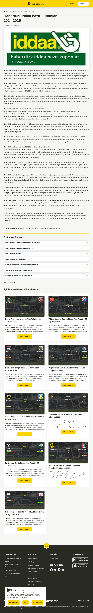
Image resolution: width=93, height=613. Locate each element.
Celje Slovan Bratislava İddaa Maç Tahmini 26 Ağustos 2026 (66, 369)
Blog (7, 11)
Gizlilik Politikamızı (12, 597)
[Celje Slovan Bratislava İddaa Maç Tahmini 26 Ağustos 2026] (68, 355)
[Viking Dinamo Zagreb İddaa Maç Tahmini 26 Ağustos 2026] (68, 306)
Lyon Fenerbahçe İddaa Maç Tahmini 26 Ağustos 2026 (22, 369)
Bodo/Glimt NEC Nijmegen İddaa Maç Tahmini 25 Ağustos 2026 (64, 466)
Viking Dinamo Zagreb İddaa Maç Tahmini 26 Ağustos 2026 (67, 320)
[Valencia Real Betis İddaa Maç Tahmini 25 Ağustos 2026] (68, 402)
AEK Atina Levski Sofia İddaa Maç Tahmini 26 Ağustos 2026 (24, 418)
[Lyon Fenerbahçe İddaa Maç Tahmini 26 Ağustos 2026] (25, 355)
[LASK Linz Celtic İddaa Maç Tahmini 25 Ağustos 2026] (25, 451)
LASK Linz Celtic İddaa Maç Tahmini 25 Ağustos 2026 (22, 464)
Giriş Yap (71, 3)
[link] (36, 3)
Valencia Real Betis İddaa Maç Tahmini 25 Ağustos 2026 (66, 415)
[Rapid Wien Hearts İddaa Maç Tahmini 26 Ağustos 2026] (25, 306)
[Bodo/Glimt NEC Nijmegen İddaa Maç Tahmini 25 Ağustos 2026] (68, 452)
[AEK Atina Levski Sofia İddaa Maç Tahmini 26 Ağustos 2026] (25, 403)
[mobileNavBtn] (5, 4)
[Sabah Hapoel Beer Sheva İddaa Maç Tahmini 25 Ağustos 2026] (25, 500)
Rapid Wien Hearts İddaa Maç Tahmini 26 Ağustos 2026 (23, 320)
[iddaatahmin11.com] (46, 600)
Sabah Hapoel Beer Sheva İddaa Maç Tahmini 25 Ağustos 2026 (24, 513)
